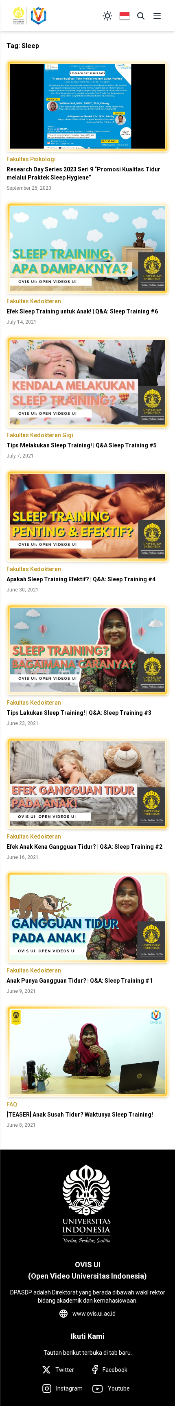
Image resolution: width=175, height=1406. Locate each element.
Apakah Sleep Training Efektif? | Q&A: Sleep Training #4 (81, 579)
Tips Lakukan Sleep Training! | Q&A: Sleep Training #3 (79, 713)
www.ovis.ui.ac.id (94, 1313)
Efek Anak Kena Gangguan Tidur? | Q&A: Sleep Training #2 (84, 846)
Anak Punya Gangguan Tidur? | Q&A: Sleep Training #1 (80, 980)
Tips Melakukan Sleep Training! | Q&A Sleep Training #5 (82, 445)
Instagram (69, 1388)
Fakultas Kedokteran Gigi (40, 435)
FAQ (12, 1104)
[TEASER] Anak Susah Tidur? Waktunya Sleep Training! (80, 1114)
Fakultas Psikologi (31, 159)
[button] (141, 16)
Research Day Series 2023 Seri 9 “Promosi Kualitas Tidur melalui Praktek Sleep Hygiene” (83, 173)
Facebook (115, 1370)
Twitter (64, 1370)
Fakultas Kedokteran (34, 301)
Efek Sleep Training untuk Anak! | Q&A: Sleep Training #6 (82, 311)
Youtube (119, 1388)
